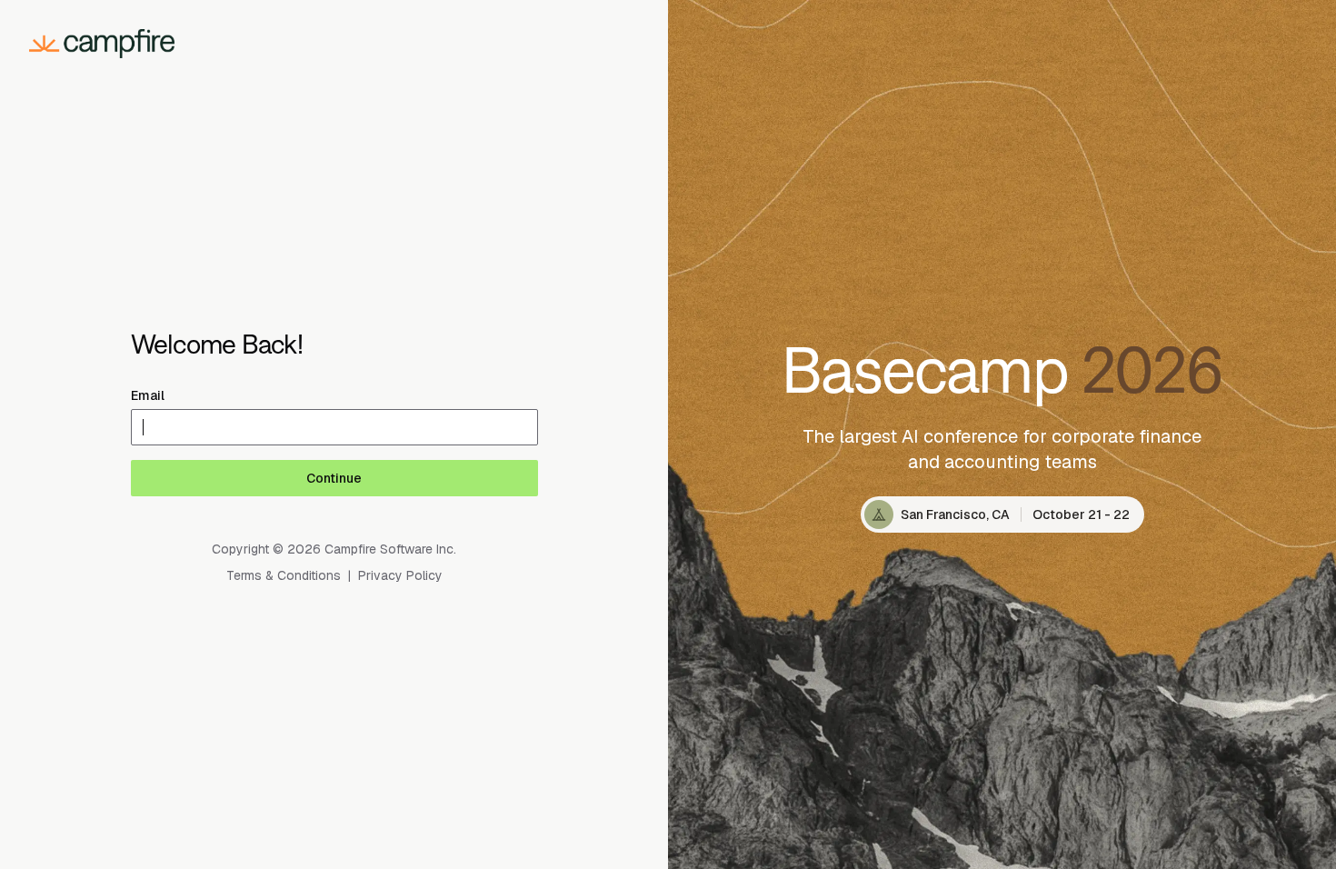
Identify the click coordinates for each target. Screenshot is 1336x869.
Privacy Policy (400, 575)
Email (148, 395)
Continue (334, 478)
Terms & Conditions (283, 575)
